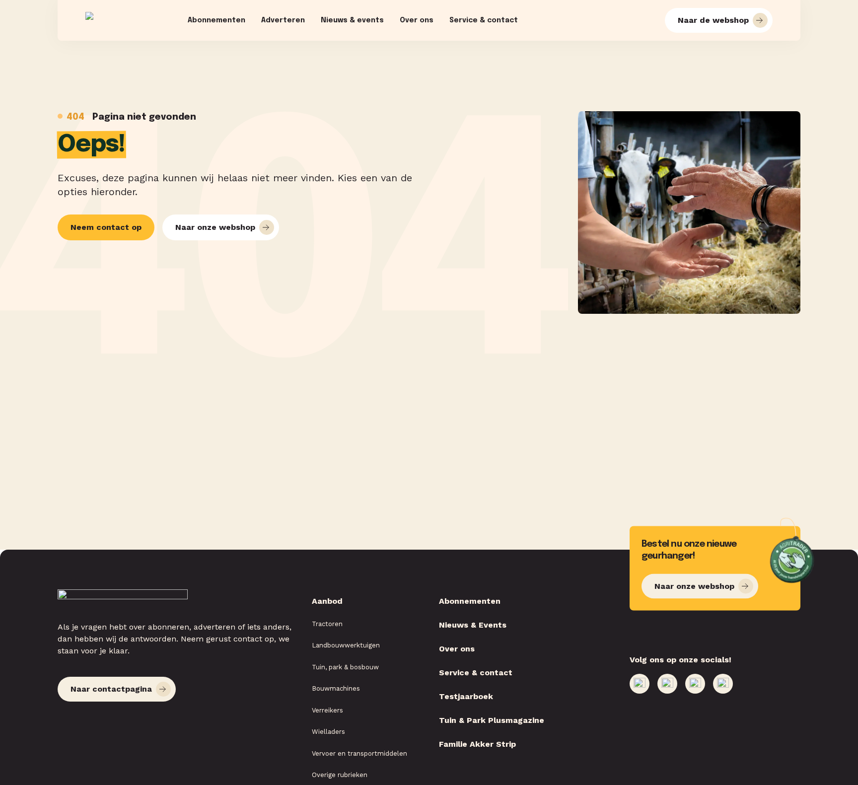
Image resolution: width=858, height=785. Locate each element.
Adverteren (283, 20)
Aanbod (327, 601)
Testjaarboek (466, 696)
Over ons (416, 20)
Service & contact (483, 20)
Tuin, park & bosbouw (345, 667)
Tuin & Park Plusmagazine (491, 720)
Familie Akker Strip (477, 744)
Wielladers (328, 731)
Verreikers (327, 710)
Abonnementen (216, 20)
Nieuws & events (352, 20)
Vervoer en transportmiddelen (359, 753)
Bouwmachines (336, 688)
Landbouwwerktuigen (346, 645)
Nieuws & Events (472, 625)
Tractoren (327, 624)
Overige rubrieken (339, 775)
